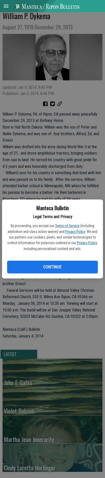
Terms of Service (67, 226)
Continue (52, 267)
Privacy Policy (75, 232)
